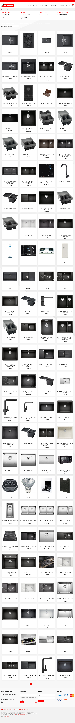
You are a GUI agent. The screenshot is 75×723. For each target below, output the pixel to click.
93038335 (5, 696)
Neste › (43, 684)
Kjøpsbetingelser (8, 709)
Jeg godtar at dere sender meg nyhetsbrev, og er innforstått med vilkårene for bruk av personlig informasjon (28, 699)
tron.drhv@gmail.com (7, 697)
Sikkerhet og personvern (19, 709)
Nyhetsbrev (28, 709)
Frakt (2, 709)
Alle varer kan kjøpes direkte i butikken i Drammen (37, 1)
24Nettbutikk (7, 716)
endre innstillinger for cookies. (22, 714)
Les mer (35, 702)
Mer (67, 5)
